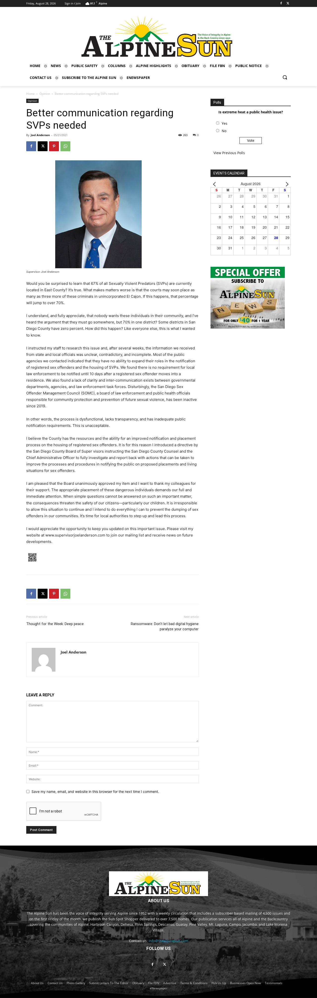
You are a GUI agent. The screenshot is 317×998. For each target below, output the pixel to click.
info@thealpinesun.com (168, 940)
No (224, 130)
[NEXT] (286, 183)
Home (30, 94)
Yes (224, 123)
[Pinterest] (54, 146)
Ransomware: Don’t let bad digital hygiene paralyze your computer (165, 626)
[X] (288, 3)
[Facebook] (281, 3)
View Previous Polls (229, 152)
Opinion (44, 94)
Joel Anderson (40, 135)
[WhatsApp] (65, 146)
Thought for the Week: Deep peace (55, 624)
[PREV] (215, 183)
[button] (285, 77)
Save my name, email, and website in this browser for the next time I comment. (95, 791)
